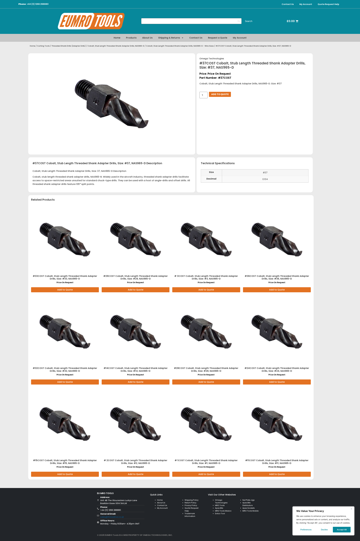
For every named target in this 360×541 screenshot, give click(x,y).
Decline (324, 529)
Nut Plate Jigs (248, 500)
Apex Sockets (248, 508)
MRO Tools (220, 505)
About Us (147, 37)
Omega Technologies (211, 58)
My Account (305, 4)
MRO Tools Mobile (250, 511)
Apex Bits (219, 508)
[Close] (351, 508)
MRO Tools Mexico (223, 511)
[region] (323, 520)
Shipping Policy (191, 500)
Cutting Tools (43, 46)
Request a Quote (217, 37)
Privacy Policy (191, 505)
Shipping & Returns (169, 37)
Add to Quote (220, 94)
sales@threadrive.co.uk (112, 517)
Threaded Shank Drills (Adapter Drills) (68, 46)
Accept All (341, 529)
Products (131, 37)
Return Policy (190, 502)
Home (117, 37)
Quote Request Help (328, 4)
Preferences (306, 529)
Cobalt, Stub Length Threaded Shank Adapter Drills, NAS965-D (116, 46)
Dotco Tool (220, 513)
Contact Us (288, 4)
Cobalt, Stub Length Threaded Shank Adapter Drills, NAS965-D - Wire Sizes (180, 46)
